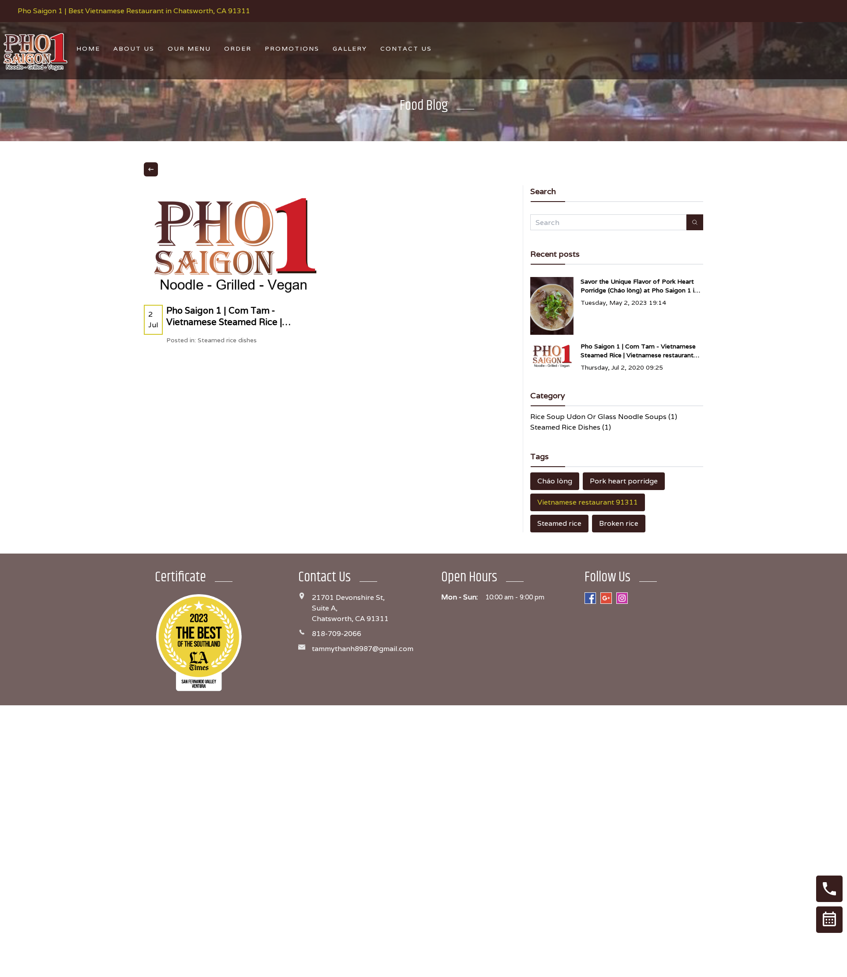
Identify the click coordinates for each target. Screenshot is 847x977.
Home (88, 48)
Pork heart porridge (624, 481)
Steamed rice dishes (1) (570, 427)
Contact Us (406, 48)
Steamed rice (559, 523)
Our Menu (189, 48)
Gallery (350, 48)
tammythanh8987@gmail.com (362, 648)
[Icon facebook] (590, 598)
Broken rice (618, 523)
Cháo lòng (554, 481)
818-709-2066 (336, 633)
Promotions (292, 48)
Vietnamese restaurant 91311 (587, 502)
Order (237, 48)
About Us (133, 48)
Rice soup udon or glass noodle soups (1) (603, 416)
